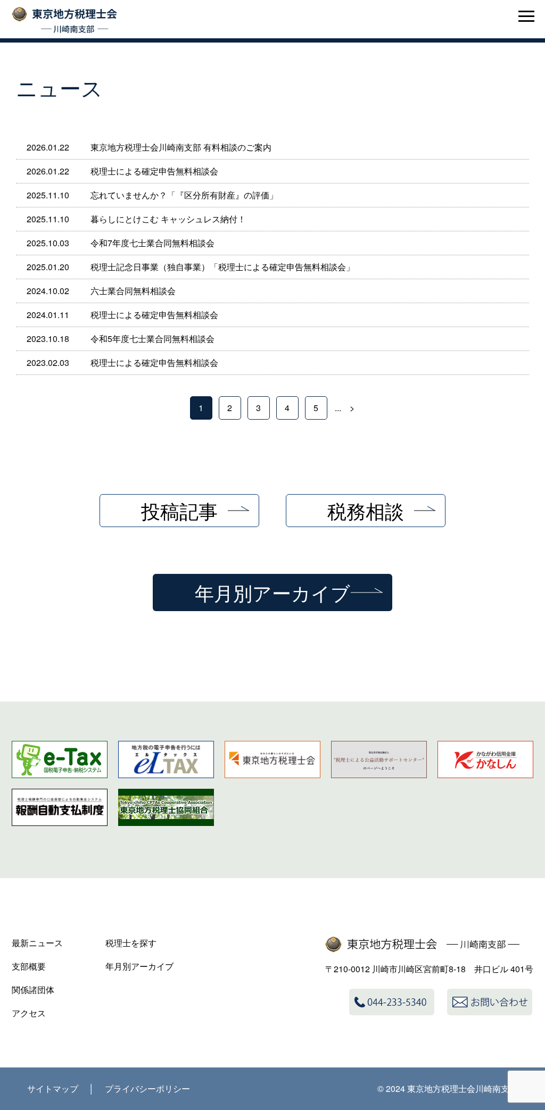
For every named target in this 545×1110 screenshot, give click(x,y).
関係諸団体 (33, 989)
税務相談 (365, 510)
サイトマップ (52, 1088)
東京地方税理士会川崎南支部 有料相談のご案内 (180, 147)
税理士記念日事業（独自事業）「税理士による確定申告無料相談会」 (222, 267)
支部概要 (29, 966)
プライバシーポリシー (147, 1088)
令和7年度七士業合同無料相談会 (152, 243)
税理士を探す (130, 943)
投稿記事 (179, 510)
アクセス (29, 1013)
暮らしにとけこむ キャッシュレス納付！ (168, 219)
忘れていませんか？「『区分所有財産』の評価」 (184, 195)
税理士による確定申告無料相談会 (154, 171)
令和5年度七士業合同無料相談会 (152, 338)
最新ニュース (37, 943)
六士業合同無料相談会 (133, 291)
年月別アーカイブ (272, 592)
